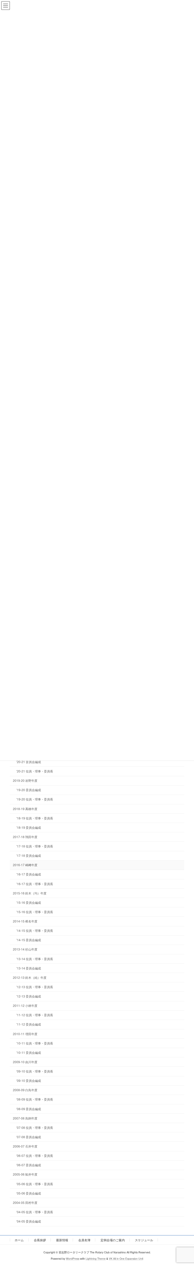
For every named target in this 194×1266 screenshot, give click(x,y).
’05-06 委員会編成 (28, 1193)
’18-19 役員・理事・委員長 (34, 818)
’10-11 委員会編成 (28, 1052)
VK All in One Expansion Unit (126, 1258)
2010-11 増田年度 (25, 1034)
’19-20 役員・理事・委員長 (34, 799)
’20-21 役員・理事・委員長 (34, 771)
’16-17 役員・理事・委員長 (34, 884)
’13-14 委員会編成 (28, 968)
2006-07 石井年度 (25, 1146)
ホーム (19, 1240)
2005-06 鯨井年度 (25, 1174)
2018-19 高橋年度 (25, 809)
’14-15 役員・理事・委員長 (34, 930)
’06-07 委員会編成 (28, 1165)
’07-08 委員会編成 (28, 1137)
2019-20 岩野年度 (25, 780)
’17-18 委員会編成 (28, 855)
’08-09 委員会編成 (28, 1109)
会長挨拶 (40, 1240)
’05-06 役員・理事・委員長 (34, 1184)
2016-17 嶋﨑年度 (25, 865)
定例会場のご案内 (113, 1240)
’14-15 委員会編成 (28, 940)
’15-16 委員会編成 (28, 902)
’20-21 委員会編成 (28, 762)
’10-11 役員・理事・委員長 (34, 1043)
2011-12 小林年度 (25, 1005)
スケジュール (144, 1240)
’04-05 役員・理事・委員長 (34, 1212)
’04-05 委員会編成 (28, 1221)
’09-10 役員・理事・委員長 (34, 1071)
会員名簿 (84, 1240)
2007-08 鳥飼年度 (25, 1118)
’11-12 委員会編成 (28, 1024)
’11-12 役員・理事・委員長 (34, 1015)
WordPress (72, 1258)
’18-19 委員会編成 (28, 827)
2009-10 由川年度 (25, 1062)
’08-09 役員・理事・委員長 (34, 1099)
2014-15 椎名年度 (25, 921)
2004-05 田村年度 (25, 1202)
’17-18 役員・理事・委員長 (34, 846)
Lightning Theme (96, 1258)
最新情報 (62, 1240)
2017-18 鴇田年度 (25, 837)
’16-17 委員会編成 (28, 874)
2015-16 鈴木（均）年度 (29, 893)
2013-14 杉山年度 (25, 949)
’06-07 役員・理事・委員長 (34, 1155)
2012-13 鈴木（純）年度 (29, 977)
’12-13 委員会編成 (28, 996)
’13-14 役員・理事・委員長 (34, 959)
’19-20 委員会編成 (28, 790)
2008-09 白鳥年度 (25, 1090)
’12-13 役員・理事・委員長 (34, 987)
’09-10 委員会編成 (28, 1080)
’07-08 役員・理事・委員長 (34, 1127)
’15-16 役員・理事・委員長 (34, 912)
